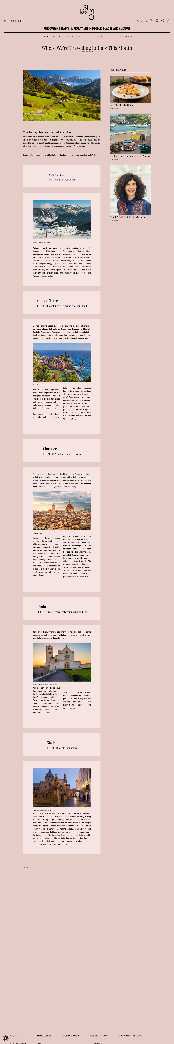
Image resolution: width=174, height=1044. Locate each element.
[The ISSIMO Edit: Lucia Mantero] (130, 190)
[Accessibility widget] (6, 1038)
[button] (49, 36)
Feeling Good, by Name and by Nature (130, 156)
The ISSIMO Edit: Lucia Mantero (127, 217)
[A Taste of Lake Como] (130, 89)
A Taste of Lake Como (122, 104)
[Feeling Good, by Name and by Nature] (130, 134)
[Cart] (169, 20)
